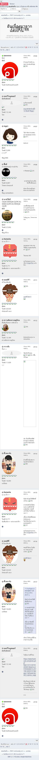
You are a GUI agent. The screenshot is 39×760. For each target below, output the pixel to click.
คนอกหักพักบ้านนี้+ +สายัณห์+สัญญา (29, 110)
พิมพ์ (37, 43)
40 (7, 50)
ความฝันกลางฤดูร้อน (12, 320)
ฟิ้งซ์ (5, 164)
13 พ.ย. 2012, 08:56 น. (27, 165)
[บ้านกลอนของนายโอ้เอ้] (2, 230)
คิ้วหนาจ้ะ (7, 453)
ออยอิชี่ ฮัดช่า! (27, 297)
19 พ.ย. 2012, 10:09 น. (27, 347)
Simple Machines (25, 757)
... (5, 50)
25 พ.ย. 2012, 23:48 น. (27, 649)
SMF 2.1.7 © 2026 (14, 757)
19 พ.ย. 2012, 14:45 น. (27, 454)
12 (35, 47)
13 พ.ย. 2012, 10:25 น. (27, 200)
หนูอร (6, 126)
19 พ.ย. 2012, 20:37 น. (27, 493)
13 (37, 47)
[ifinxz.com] (2, 190)
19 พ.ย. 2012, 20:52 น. (27, 542)
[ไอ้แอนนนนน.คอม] (2, 90)
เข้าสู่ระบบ (23, 6)
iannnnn (7, 55)
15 (3, 50)
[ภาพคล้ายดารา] (2, 120)
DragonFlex (30, 263)
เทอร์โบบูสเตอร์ (9, 96)
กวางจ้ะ (7, 346)
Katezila (7, 239)
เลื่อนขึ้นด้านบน (5, 744)
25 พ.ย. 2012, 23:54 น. (27, 702)
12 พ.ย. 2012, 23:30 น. (27, 56)
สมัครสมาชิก (34, 6)
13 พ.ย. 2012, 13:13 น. (27, 240)
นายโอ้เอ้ (7, 199)
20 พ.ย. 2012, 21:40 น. (27, 582)
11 (32, 47)
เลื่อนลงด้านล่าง (5, 47)
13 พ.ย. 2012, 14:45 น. (27, 280)
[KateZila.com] (2, 273)
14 (1, 50)
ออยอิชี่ (6, 280)
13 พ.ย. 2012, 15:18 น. (27, 321)
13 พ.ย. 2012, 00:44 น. (27, 127)
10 (30, 47)
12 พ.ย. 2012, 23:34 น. (27, 97)
